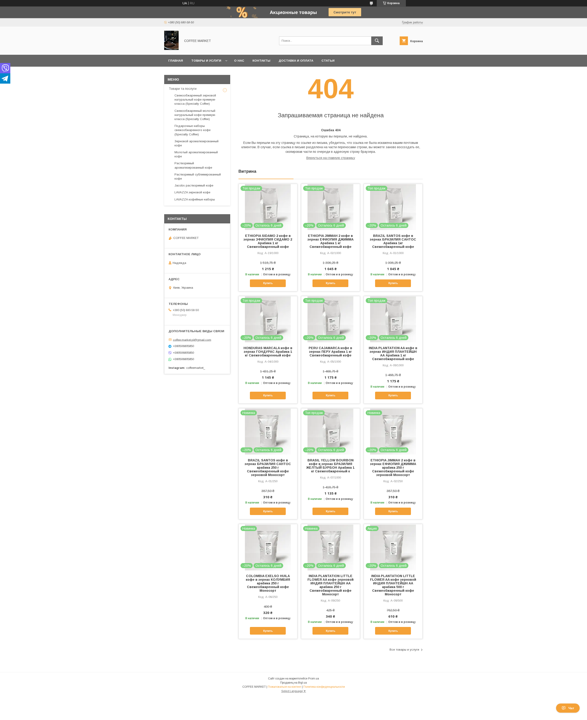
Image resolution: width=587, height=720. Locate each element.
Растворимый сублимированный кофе (197, 176)
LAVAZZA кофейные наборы (194, 199)
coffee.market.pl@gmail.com (192, 339)
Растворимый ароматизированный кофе (193, 165)
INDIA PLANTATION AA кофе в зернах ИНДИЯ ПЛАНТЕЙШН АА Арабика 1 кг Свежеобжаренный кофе (393, 353)
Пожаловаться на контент (284, 686)
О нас (239, 60)
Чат (571, 708)
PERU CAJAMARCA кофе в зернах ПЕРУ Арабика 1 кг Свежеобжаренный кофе (330, 351)
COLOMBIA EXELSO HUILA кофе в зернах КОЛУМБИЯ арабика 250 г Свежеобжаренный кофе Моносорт (268, 583)
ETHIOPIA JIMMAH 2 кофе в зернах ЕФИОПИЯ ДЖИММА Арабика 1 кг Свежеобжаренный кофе (330, 241)
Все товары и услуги (404, 649)
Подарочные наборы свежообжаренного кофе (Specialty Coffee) (192, 130)
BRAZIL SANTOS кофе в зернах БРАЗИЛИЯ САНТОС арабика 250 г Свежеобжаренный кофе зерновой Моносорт (268, 467)
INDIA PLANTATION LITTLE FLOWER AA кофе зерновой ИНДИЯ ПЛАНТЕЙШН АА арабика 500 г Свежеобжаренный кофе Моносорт (393, 585)
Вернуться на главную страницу (330, 158)
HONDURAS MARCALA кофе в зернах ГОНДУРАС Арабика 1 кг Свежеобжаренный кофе (268, 351)
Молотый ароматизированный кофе (196, 154)
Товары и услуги (206, 60)
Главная (175, 60)
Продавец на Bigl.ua (293, 682)
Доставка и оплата (296, 60)
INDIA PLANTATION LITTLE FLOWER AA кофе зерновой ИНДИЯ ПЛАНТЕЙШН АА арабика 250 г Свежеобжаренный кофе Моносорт (330, 585)
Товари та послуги (183, 88)
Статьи (328, 60)
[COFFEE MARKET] (171, 49)
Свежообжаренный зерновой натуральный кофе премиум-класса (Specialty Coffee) (195, 99)
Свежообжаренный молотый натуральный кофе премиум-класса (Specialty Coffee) (195, 115)
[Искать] (377, 40)
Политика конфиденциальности (324, 686)
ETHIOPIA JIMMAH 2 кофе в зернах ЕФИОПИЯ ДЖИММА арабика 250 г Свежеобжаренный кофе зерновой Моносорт (393, 467)
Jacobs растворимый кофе (193, 185)
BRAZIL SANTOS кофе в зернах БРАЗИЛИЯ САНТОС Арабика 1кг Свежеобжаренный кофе (393, 241)
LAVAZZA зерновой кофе (192, 192)
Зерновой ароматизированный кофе (196, 143)
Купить (268, 283)
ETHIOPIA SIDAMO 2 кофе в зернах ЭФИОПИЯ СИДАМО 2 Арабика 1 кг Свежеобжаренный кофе (268, 241)
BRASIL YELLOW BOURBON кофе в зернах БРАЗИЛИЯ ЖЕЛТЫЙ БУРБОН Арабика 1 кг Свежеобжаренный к (330, 465)
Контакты (261, 60)
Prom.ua (313, 678)
